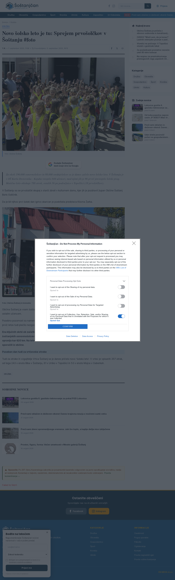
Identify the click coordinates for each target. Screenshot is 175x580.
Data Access (87, 336)
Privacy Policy (103, 336)
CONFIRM (68, 326)
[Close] (134, 244)
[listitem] (87, 281)
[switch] (121, 287)
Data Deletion (72, 336)
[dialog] (87, 290)
